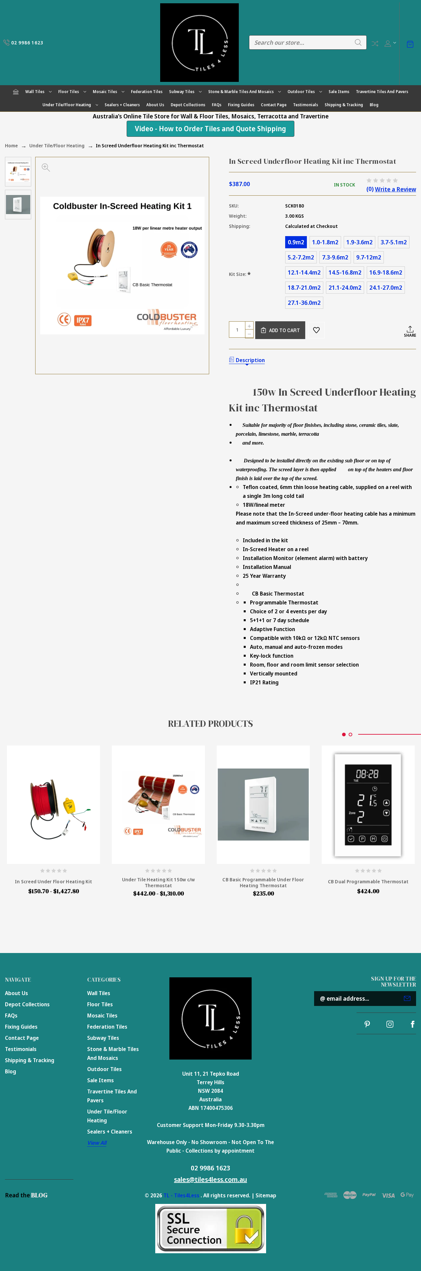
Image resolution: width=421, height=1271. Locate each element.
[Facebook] (412, 1024)
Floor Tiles (68, 91)
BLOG (39, 1195)
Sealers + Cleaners (122, 105)
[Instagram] (389, 1024)
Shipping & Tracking (344, 105)
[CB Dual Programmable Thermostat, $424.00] (368, 804)
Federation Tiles (146, 91)
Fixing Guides (241, 105)
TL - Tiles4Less (181, 1195)
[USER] (389, 42)
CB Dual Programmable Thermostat (368, 882)
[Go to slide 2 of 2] (350, 734)
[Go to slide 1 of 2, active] (344, 734)
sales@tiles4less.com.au (210, 1179)
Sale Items (339, 91)
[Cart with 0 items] (410, 43)
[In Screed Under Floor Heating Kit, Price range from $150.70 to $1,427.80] (53, 804)
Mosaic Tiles (105, 91)
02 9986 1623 (210, 1167)
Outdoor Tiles (301, 91)
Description (250, 360)
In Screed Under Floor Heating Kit (53, 882)
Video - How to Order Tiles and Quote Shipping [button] (210, 128)
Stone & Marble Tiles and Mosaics (241, 91)
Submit (407, 998)
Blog (374, 105)
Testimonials (305, 105)
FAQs (216, 105)
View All (96, 1142)
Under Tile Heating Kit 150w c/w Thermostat (158, 883)
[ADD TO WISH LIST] (316, 330)
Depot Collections (188, 105)
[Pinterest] (367, 1024)
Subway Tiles (181, 91)
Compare (375, 43)
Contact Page (273, 105)
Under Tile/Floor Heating (66, 105)
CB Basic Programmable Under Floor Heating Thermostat (263, 883)
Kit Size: (240, 274)
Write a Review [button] (395, 189)
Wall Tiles (34, 91)
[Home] (16, 92)
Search (358, 42)
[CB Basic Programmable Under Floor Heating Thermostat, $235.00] (263, 804)
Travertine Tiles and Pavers (382, 91)
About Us (155, 105)
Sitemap (266, 1195)
